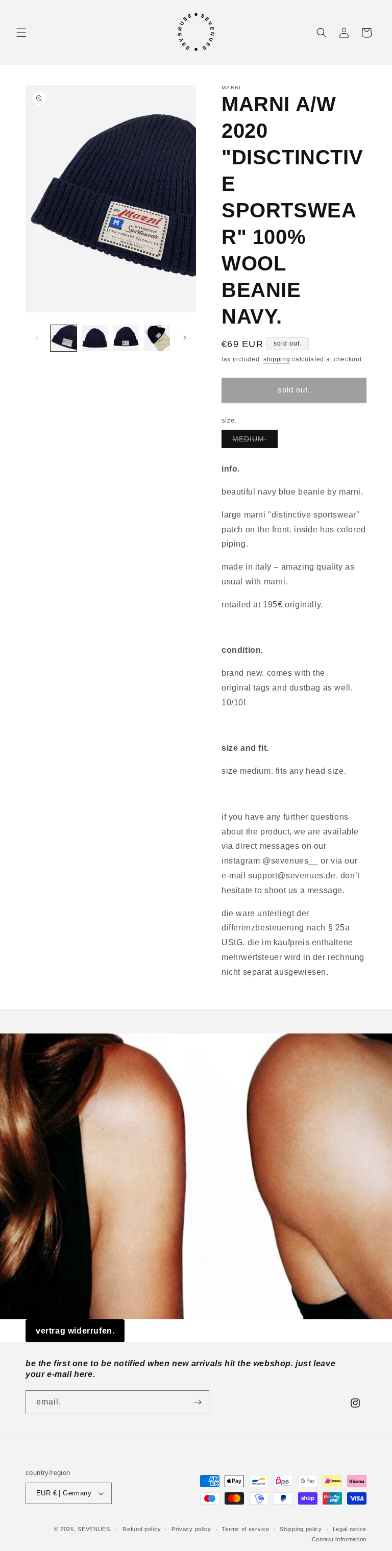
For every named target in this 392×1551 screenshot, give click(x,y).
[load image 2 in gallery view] (95, 338)
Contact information (339, 1539)
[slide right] (185, 338)
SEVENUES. (95, 1529)
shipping (276, 359)
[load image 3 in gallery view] (126, 338)
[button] (21, 32)
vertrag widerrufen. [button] (75, 1330)
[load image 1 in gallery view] (64, 338)
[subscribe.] (197, 1402)
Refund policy (141, 1529)
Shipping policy (301, 1529)
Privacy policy (191, 1529)
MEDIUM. (255, 441)
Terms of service (245, 1529)
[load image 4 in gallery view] (157, 338)
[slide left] (37, 338)
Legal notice (349, 1529)
